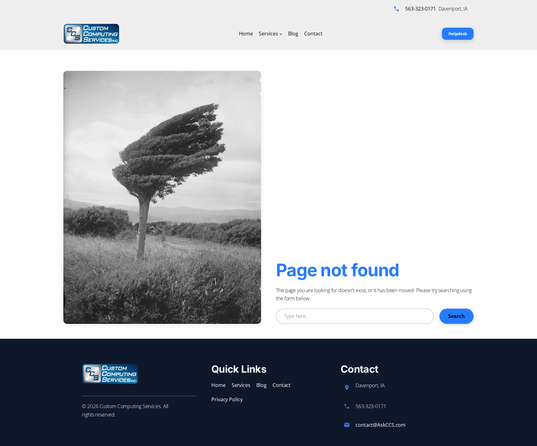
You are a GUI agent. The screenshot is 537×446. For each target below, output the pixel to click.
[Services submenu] (280, 33)
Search (456, 316)
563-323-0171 (420, 8)
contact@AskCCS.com (381, 424)
